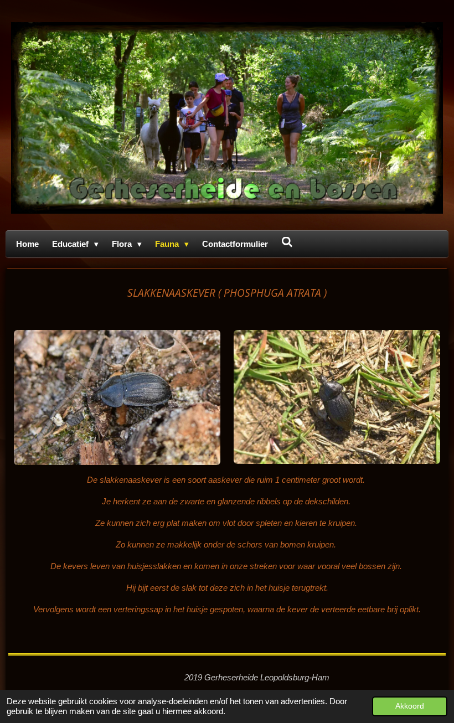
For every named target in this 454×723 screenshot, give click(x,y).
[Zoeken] (287, 242)
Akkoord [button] (409, 706)
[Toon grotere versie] (117, 398)
